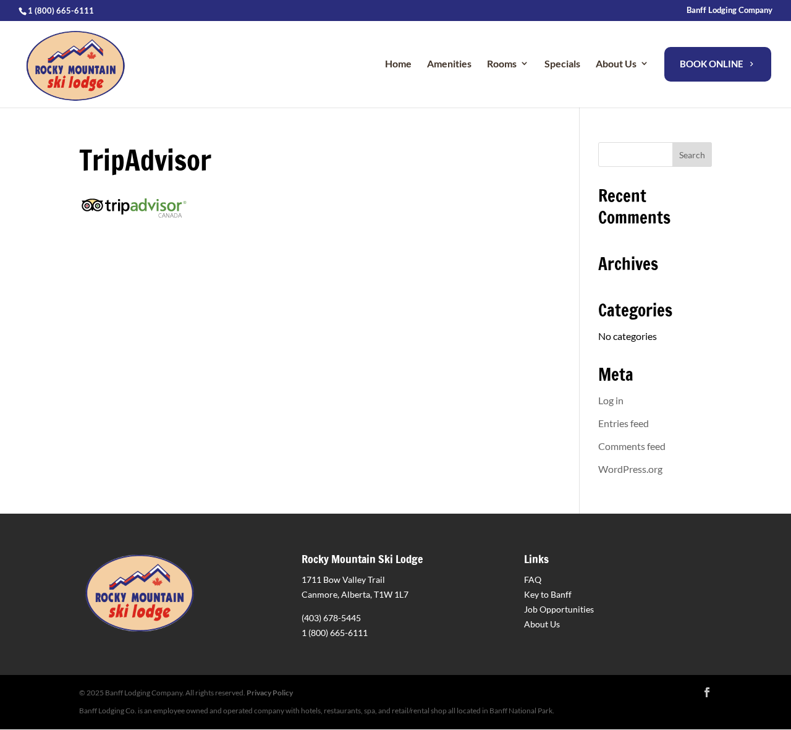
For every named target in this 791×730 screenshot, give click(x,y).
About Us (542, 624)
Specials (562, 63)
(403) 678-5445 (331, 618)
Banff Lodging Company (729, 10)
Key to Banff (548, 594)
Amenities (449, 63)
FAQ (532, 579)
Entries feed (623, 423)
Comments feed (632, 446)
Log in (611, 400)
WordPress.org (630, 469)
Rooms (502, 63)
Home (398, 63)
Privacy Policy (270, 692)
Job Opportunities (559, 609)
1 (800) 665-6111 (335, 632)
